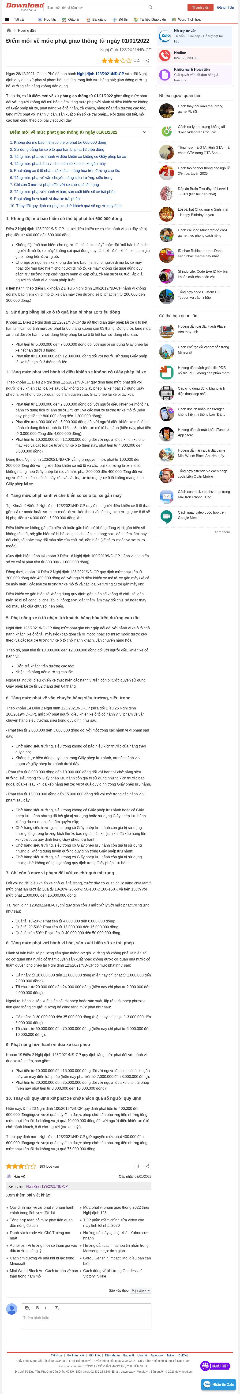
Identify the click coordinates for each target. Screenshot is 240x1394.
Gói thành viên (76, 1355)
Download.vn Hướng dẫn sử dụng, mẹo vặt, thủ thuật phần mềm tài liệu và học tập (29, 7)
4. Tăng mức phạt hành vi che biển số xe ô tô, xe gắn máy (58, 164)
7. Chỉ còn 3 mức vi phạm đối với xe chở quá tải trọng (54, 185)
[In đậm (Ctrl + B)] (37, 1308)
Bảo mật (128, 1355)
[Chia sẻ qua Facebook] (138, 1166)
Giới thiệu (95, 1355)
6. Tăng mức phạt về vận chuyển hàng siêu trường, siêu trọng (61, 178)
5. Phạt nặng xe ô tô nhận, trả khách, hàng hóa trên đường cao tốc (65, 171)
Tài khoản (57, 1355)
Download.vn (9, 31)
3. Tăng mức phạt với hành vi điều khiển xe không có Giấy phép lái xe (68, 157)
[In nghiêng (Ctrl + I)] (45, 1308)
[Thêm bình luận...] (86, 1320)
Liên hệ (142, 1355)
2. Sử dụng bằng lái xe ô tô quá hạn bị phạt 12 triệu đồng (57, 149)
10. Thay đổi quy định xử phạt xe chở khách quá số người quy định (66, 206)
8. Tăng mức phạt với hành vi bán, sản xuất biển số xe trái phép (63, 192)
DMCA (182, 1355)
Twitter (171, 1355)
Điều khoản (112, 1355)
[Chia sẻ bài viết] (147, 61)
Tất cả (19, 19)
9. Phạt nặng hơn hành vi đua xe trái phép (45, 199)
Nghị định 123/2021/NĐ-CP (47, 1186)
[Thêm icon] (26, 1308)
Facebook (156, 1355)
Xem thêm (222, 532)
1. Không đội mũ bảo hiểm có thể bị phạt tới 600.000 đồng (58, 142)
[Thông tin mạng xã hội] (215, 1372)
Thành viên (200, 7)
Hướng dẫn (27, 30)
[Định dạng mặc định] (56, 1308)
